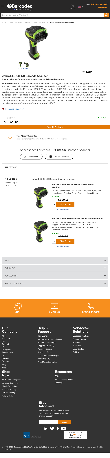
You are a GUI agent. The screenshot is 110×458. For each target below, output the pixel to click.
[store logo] (19, 7)
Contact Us (102, 7)
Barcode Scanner (40, 22)
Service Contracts (61, 156)
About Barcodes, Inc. (6, 338)
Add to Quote (63, 209)
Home (4, 22)
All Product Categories (11, 380)
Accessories (33, 156)
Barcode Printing (9, 389)
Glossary (58, 383)
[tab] (55, 166)
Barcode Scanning (10, 383)
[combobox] (55, 15)
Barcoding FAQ (44, 359)
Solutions (77, 342)
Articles (5, 368)
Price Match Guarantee (47, 362)
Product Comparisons (64, 379)
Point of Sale (7, 396)
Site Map (66, 447)
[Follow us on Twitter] (52, 430)
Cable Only (9, 185)
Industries (77, 346)
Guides (76, 352)
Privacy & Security (78, 447)
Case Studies (78, 349)
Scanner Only (10, 183)
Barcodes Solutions (81, 336)
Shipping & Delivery (46, 346)
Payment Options (45, 349)
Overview (10, 268)
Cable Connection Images (48, 355)
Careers (5, 361)
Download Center (45, 352)
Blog (4, 364)
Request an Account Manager (50, 339)
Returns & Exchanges (47, 342)
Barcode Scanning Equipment (20, 22)
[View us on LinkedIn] (45, 430)
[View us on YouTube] (63, 430)
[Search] (106, 15)
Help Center (43, 336)
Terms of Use (91, 447)
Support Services (80, 339)
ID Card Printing (8, 393)
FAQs (7, 260)
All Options (11, 167)
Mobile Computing (9, 386)
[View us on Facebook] (58, 430)
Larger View (24, 68)
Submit (64, 422)
